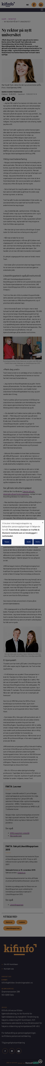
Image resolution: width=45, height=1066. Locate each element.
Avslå (28, 542)
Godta (38, 542)
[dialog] (22, 533)
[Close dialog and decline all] (42, 521)
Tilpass (6, 542)
